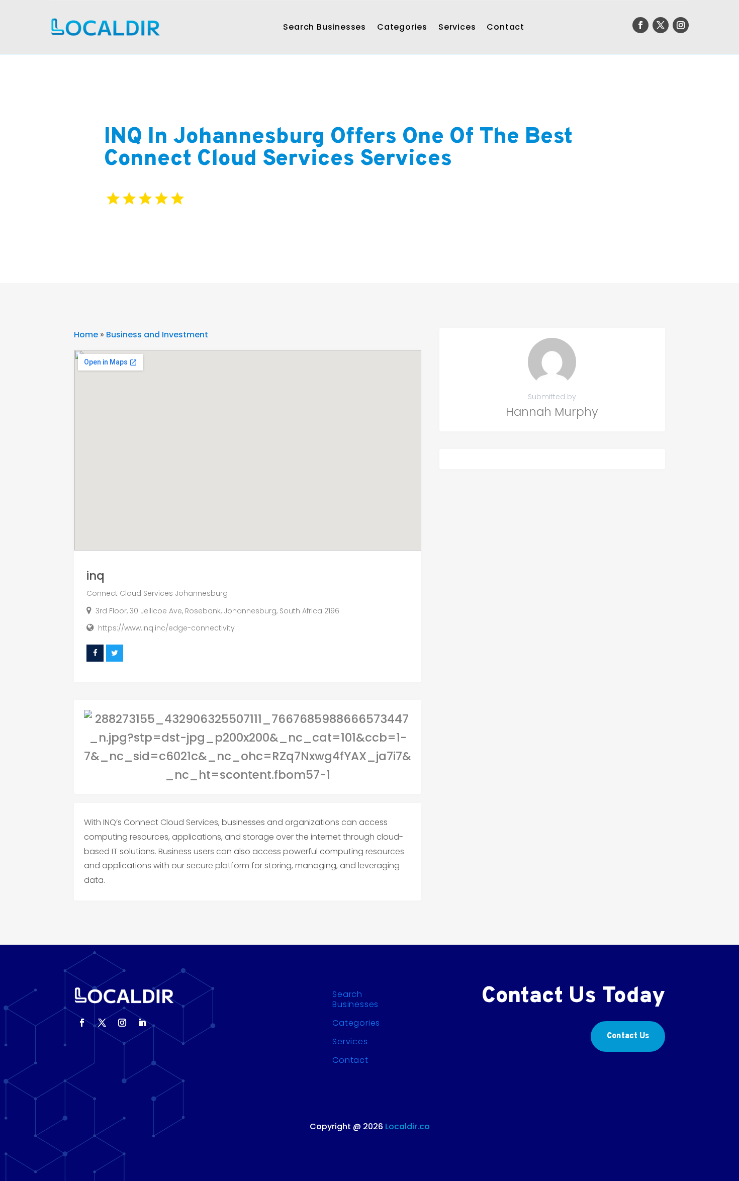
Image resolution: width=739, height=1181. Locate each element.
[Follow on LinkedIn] (142, 1023)
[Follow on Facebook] (640, 25)
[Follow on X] (661, 25)
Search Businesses (324, 27)
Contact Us (628, 1036)
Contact (505, 27)
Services (457, 27)
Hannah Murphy (552, 412)
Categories (402, 27)
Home (86, 334)
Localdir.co (407, 1126)
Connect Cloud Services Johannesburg (157, 593)
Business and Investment (157, 334)
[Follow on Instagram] (681, 25)
